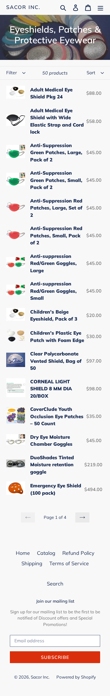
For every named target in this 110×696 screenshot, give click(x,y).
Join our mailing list (55, 601)
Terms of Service (69, 563)
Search (55, 583)
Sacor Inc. (23, 7)
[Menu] (100, 7)
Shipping (31, 563)
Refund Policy (78, 553)
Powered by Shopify (76, 677)
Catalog (46, 553)
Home (23, 553)
